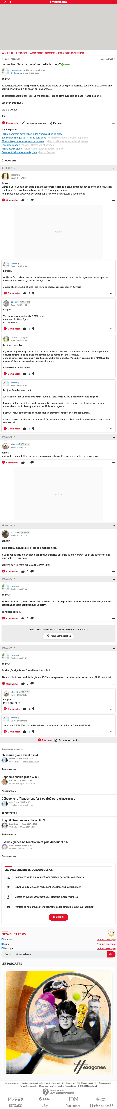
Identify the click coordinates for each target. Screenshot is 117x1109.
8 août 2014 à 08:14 (31, 73)
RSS (78, 1083)
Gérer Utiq (44, 1086)
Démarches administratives (71, 53)
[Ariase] (72, 1105)
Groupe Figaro (70, 1086)
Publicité (48, 1083)
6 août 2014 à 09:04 (19, 589)
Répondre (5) (12, 123)
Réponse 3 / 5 (8, 525)
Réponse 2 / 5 (8, 437)
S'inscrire (58, 917)
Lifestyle (8, 939)
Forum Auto (21, 53)
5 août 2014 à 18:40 (19, 266)
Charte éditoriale (36, 1083)
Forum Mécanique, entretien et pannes (68, 137)
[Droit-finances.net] (101, 1099)
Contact (56, 1083)
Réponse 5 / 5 (8, 648)
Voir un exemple (106, 939)
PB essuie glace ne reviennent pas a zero (23, 141)
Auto (6, 944)
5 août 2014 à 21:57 (19, 447)
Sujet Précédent (12, 59)
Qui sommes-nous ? (13, 1083)
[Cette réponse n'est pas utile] (32, 200)
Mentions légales (57, 1086)
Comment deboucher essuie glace (19, 152)
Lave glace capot (11, 145)
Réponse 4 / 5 (8, 579)
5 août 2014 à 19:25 (19, 340)
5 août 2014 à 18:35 (19, 178)
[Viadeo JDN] (44, 1105)
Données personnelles (103, 1083)
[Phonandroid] (101, 1105)
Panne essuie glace (11, 148)
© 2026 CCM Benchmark (87, 1086)
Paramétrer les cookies (29, 1086)
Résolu (67, 65)
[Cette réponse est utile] (23, 200)
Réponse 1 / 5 (8, 168)
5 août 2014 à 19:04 (19, 305)
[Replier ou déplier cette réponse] (114, 168)
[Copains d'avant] (16, 1105)
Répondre (46, 740)
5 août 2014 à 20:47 (19, 385)
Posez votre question (35, 123)
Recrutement (87, 1083)
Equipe (25, 1083)
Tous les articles (68, 1083)
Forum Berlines (47, 152)
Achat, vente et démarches (42, 53)
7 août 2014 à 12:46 (19, 695)
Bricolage (8, 948)
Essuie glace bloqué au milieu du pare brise (24, 137)
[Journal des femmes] (16, 1099)
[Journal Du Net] (72, 1099)
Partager (57, 123)
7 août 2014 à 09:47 (19, 658)
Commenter (12, 200)
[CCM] (44, 1099)
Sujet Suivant (107, 59)
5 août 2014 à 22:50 (19, 535)
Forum (10, 53)
